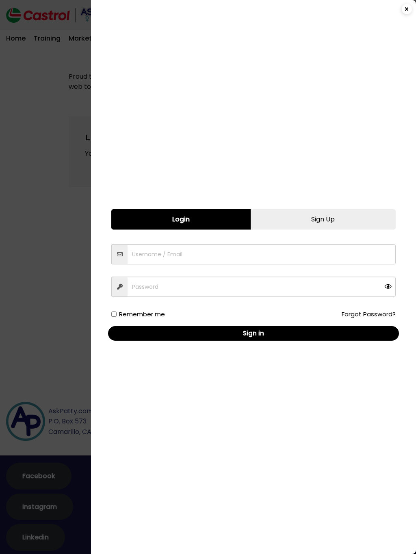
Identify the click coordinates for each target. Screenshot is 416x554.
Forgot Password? (369, 314)
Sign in (253, 333)
